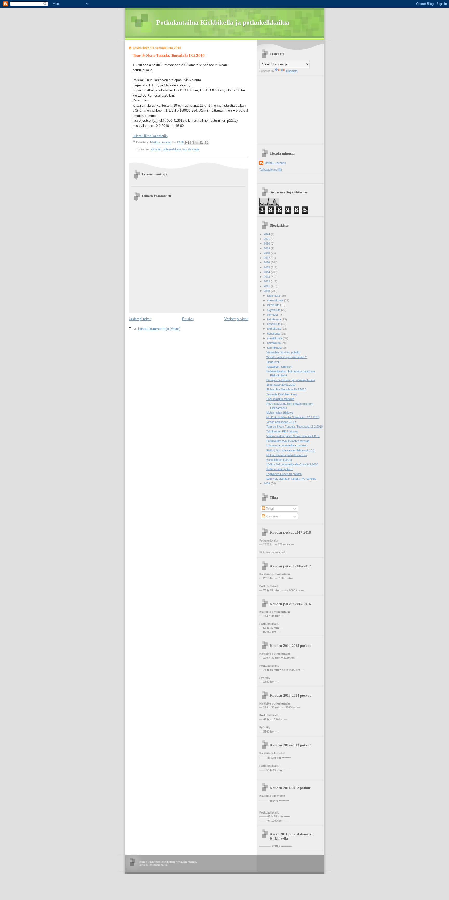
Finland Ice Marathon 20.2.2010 (286, 389)
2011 (267, 286)
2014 (267, 272)
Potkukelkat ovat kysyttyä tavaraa (287, 440)
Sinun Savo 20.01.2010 (280, 384)
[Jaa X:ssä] (196, 142)
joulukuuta (274, 295)
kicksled (156, 149)
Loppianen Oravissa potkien (284, 474)
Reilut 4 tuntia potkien (279, 469)
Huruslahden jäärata (279, 459)
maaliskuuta (275, 338)
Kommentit (272, 516)
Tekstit (269, 508)
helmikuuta (274, 342)
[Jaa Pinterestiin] (206, 142)
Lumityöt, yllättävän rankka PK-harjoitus (291, 478)
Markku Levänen (275, 162)
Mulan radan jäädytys (279, 412)
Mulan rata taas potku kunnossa (286, 455)
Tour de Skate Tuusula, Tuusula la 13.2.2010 (294, 426)
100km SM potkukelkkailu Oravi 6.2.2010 (292, 464)
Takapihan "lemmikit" (279, 366)
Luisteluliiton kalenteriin (150, 136)
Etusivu (188, 319)
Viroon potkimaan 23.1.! (281, 421)
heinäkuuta (274, 319)
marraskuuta (275, 300)
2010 (267, 291)
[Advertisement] (291, 108)
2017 (267, 257)
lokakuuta (273, 305)
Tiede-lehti (272, 361)
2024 (267, 234)
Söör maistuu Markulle (280, 399)
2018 (267, 253)
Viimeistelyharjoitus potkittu (283, 352)
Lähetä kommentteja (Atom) (159, 329)
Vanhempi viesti (236, 319)
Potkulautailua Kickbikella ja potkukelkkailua (222, 22)
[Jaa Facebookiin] (201, 142)
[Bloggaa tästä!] (191, 142)
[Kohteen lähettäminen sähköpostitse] (186, 142)
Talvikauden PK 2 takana (282, 431)
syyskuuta (274, 310)
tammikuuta (274, 347)
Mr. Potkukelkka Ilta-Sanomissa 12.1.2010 (292, 417)
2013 (267, 276)
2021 (267, 238)
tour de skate (190, 149)
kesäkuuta (274, 324)
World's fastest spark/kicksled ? (286, 357)
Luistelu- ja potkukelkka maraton (286, 445)
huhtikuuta (274, 333)
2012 (267, 281)
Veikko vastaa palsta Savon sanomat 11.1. (293, 436)
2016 (267, 262)
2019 (267, 248)
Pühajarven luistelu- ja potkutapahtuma (290, 380)
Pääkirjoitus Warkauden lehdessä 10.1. (290, 450)
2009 (267, 483)
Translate (292, 70)
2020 (267, 243)
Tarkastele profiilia (270, 169)
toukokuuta (274, 328)
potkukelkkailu (172, 149)
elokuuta (273, 314)
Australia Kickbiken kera (281, 394)
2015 (267, 267)
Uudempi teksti (140, 319)
